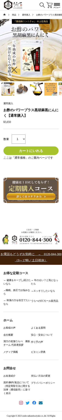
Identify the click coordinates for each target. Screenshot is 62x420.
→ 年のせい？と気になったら (44, 282)
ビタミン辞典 (38, 352)
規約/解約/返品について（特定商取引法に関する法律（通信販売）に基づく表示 (16, 388)
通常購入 (8, 103)
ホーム (8, 320)
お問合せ (9, 368)
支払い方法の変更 (40, 376)
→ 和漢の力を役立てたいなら (17, 302)
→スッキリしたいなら (43, 291)
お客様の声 (9, 328)
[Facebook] (34, 403)
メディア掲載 (10, 352)
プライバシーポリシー (43, 383)
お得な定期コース (15, 273)
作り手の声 (37, 342)
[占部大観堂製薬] (13, 5)
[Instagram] (21, 403)
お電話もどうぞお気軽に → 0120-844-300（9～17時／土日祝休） (31, 257)
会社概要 (8, 335)
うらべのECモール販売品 (44, 301)
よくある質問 (38, 328)
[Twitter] (28, 403)
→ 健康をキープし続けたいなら (17, 282)
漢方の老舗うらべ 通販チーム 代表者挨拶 (16, 343)
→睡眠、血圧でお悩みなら (16, 292)
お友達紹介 (9, 376)
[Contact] (41, 403)
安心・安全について (42, 335)
